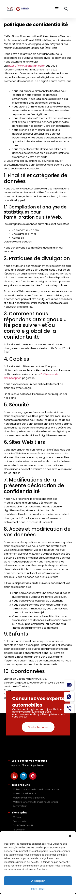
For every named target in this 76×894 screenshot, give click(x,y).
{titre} (34, 889)
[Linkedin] (23, 776)
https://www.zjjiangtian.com (26, 65)
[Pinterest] (32, 776)
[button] (70, 836)
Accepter (38, 881)
